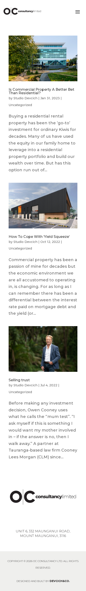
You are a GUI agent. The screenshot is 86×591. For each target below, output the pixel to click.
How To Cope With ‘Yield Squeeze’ (39, 237)
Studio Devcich (25, 98)
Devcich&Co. (60, 581)
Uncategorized (20, 105)
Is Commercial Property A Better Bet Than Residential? (41, 91)
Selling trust (19, 380)
